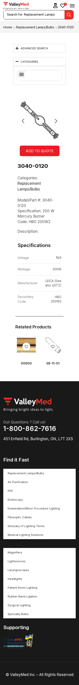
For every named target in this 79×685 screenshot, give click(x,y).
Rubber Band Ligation (22, 596)
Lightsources (16, 561)
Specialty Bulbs (18, 614)
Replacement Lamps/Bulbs (35, 27)
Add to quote (40, 151)
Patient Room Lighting (22, 587)
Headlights (15, 579)
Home (8, 27)
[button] (55, 5)
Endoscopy (15, 499)
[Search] (69, 14)
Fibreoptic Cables (20, 517)
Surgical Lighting (19, 605)
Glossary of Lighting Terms (26, 526)
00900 (26, 363)
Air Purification (18, 482)
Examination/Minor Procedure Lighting (34, 508)
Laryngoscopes (18, 570)
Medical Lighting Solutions (25, 535)
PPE (10, 491)
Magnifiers (15, 552)
